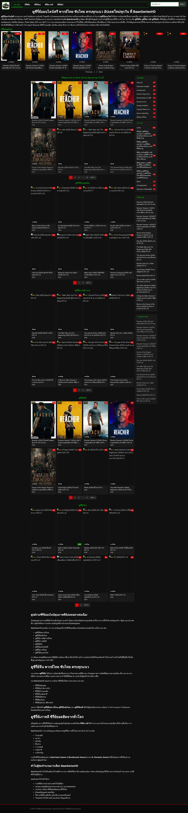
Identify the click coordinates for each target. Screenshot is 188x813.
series (146, 128)
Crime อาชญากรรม (146, 94)
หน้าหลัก (17, 5)
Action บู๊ (146, 82)
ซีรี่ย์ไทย (37, 5)
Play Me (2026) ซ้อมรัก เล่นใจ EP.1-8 (146, 242)
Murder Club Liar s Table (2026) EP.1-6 (145, 265)
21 (87, 177)
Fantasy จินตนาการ (146, 109)
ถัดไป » (93, 177)
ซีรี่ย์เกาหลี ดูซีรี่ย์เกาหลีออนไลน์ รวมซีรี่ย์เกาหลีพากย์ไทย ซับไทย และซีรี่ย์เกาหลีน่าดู (146, 156)
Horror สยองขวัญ (146, 113)
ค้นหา (182, 4)
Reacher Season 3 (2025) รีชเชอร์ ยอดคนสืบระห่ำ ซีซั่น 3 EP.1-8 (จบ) (146, 218)
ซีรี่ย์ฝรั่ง (60, 5)
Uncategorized (146, 185)
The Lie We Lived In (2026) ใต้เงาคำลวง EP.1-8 (146, 281)
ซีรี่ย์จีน (27, 5)
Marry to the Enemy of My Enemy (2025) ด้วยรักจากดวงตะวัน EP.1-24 (145, 306)
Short (146, 181)
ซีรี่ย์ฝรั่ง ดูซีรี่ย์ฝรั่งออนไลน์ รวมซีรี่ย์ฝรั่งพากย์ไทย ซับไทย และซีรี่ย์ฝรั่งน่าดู (146, 135)
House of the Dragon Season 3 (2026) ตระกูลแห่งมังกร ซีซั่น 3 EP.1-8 (145, 235)
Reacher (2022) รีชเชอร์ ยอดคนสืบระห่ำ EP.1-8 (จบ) (146, 203)
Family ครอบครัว (146, 105)
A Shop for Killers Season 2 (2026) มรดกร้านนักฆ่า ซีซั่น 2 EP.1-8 (146, 298)
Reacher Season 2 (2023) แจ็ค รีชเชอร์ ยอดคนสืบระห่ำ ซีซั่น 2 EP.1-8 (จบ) (145, 210)
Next (100, 72)
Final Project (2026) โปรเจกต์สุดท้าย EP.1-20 (146, 271)
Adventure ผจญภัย (146, 86)
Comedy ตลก (146, 90)
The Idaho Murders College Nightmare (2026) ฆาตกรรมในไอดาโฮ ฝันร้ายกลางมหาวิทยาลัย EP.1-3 (146, 289)
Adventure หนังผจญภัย (146, 189)
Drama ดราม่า (146, 102)
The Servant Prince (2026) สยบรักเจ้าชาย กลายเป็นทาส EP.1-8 (146, 257)
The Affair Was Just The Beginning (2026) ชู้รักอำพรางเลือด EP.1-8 (145, 249)
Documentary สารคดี (146, 98)
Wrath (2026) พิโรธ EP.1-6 (146, 275)
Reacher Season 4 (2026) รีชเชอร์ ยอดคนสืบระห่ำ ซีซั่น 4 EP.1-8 (146, 227)
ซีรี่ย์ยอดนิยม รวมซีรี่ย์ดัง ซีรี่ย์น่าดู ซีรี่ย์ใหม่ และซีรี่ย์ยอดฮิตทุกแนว (146, 165)
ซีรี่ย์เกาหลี (49, 5)
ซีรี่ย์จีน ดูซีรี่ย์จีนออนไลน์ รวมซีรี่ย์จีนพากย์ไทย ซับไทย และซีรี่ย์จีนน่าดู (146, 145)
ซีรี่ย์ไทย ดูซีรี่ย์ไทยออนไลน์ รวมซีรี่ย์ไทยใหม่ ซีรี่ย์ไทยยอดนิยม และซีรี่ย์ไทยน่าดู (146, 174)
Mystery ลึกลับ (146, 117)
